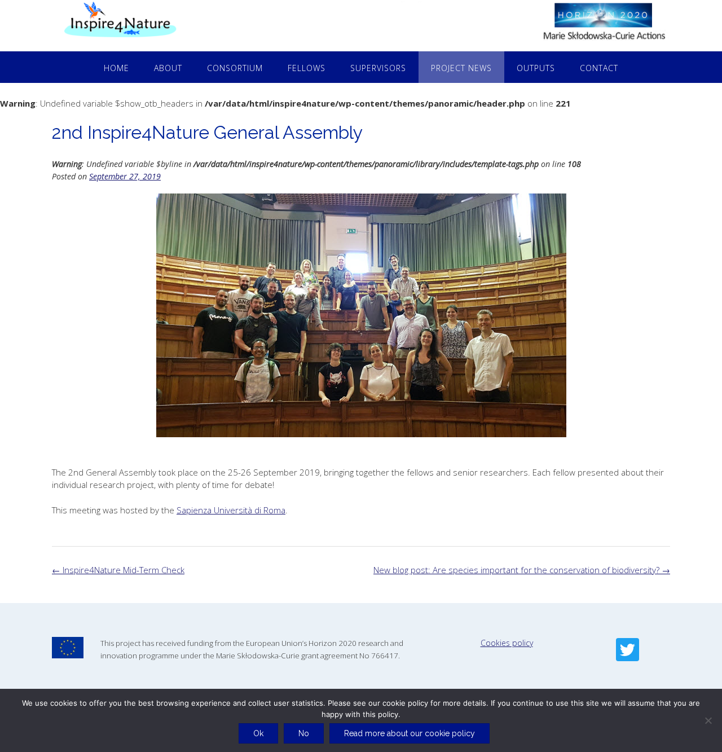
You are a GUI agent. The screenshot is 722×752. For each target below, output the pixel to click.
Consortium (235, 68)
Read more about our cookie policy (409, 733)
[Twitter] (627, 649)
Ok (258, 733)
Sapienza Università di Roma (231, 510)
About (168, 68)
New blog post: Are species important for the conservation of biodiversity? (521, 569)
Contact (599, 68)
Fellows (306, 68)
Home (116, 68)
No (303, 733)
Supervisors (378, 68)
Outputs (536, 68)
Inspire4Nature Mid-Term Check (118, 569)
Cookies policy (507, 642)
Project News (461, 68)
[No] (708, 720)
